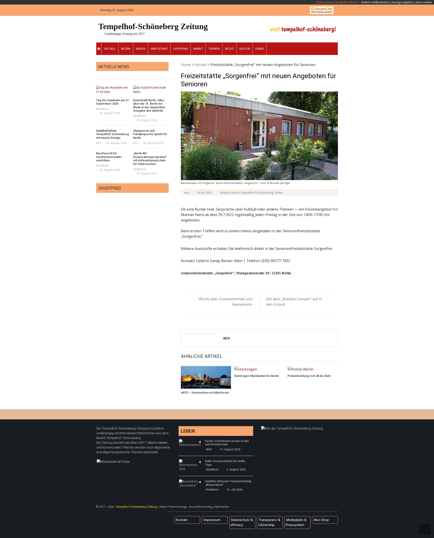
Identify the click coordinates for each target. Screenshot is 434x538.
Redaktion (102, 108)
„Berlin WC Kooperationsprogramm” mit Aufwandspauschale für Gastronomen (150, 159)
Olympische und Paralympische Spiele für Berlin (150, 134)
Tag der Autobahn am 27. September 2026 (113, 102)
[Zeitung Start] (98, 48)
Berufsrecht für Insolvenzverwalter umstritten (109, 157)
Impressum (211, 520)
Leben (259, 49)
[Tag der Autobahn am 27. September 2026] (114, 89)
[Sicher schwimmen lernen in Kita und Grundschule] (190, 443)
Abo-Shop (321, 520)
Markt (198, 49)
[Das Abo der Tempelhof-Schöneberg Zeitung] (292, 428)
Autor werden (423, 2)
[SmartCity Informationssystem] (321, 10)
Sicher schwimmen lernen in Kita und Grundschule (227, 442)
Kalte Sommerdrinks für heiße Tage (225, 462)
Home (186, 64)
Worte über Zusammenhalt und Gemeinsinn (225, 301)
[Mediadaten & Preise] (113, 461)
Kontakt (181, 520)
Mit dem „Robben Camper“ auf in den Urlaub (294, 301)
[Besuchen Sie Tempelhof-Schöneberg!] (303, 30)
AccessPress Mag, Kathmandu (209, 506)
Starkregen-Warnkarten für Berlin (256, 376)
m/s (186, 192)
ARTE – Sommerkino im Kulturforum (205, 392)
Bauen (140, 49)
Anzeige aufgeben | (403, 2)
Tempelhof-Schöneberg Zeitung (153, 26)
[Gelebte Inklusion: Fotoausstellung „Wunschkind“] (190, 483)
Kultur (244, 49)
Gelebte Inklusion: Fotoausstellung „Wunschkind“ (228, 482)
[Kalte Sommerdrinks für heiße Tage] (190, 465)
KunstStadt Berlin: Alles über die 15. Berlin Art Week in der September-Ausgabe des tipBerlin (149, 106)
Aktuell (110, 49)
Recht (229, 49)
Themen (214, 49)
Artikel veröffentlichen (375, 2)
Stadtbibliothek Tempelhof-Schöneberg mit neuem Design (112, 134)
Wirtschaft (159, 49)
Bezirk (126, 49)
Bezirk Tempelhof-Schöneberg (252, 192)
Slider (279, 192)
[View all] (167, 73)
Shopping (180, 49)
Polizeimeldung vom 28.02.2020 (309, 376)
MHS (209, 449)
